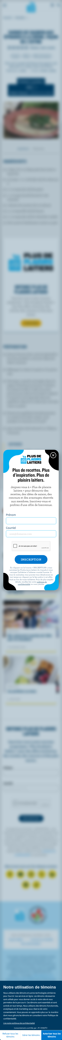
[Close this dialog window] (53, 455)
